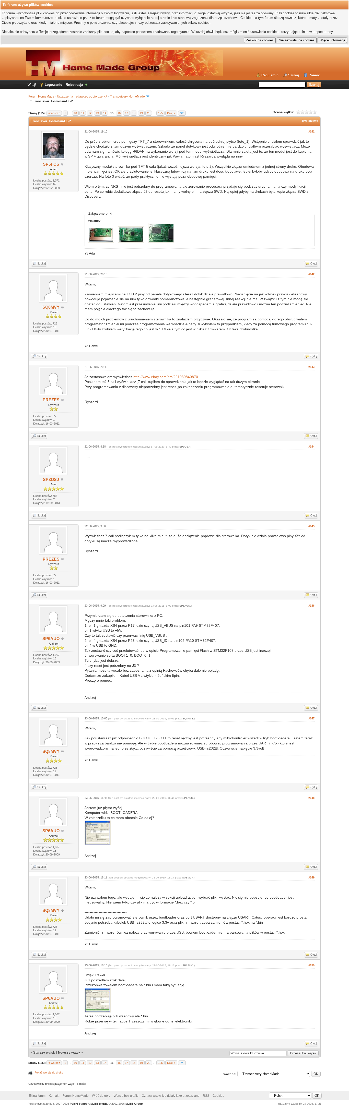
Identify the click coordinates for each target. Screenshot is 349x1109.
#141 (311, 131)
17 (126, 113)
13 (97, 113)
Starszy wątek (44, 1052)
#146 (311, 605)
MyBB (103, 1103)
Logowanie (53, 85)
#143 (311, 366)
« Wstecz (54, 113)
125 (160, 113)
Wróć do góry (101, 1096)
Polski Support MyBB (84, 1103)
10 (75, 113)
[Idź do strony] (182, 113)
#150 (311, 965)
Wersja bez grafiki (126, 1096)
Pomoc (314, 75)
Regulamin (269, 75)
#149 (311, 877)
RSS (206, 1096)
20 (148, 113)
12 (89, 113)
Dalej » (171, 113)
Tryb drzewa (310, 120)
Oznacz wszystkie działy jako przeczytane (171, 1096)
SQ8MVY (51, 307)
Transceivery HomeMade (127, 96)
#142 (311, 274)
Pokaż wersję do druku (48, 1072)
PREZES (51, 400)
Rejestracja (74, 85)
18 (133, 113)
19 (141, 113)
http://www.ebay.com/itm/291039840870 (165, 377)
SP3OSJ (51, 479)
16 (119, 113)
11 (82, 113)
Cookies (218, 1096)
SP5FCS (51, 164)
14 (104, 113)
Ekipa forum (37, 1096)
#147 (311, 718)
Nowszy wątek (69, 1052)
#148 (311, 797)
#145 (311, 526)
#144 (311, 446)
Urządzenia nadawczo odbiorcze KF (82, 96)
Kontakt (54, 1096)
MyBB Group (134, 1103)
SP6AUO (51, 638)
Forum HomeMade (41, 96)
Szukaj (293, 75)
